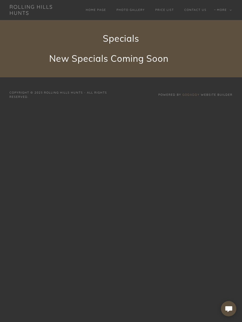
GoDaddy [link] (191, 94)
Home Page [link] (96, 10)
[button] (223, 10)
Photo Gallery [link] (131, 10)
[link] (39, 13)
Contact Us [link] (195, 10)
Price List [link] (164, 10)
